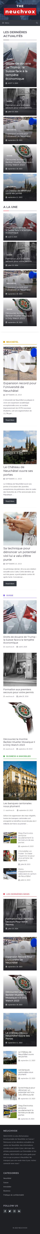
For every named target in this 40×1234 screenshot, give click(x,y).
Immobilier (7, 1187)
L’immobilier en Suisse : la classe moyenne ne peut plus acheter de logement (26, 856)
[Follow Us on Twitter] (10, 1211)
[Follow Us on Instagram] (14, 1211)
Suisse (9, 59)
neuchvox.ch (10, 647)
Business (6, 1191)
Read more (10, 420)
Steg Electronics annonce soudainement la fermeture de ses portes (26, 838)
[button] (37, 23)
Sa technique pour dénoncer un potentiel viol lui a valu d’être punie (26, 1091)
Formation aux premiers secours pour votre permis (19, 106)
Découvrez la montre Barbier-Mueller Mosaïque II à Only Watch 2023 (19, 162)
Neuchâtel (11, 130)
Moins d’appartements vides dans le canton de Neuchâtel (27, 872)
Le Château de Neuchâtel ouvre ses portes (18, 192)
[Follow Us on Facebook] (5, 1211)
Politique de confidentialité (13, 1195)
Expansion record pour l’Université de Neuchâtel (18, 135)
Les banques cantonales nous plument (25, 1072)
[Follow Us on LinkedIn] (19, 1211)
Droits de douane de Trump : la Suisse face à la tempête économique (18, 71)
